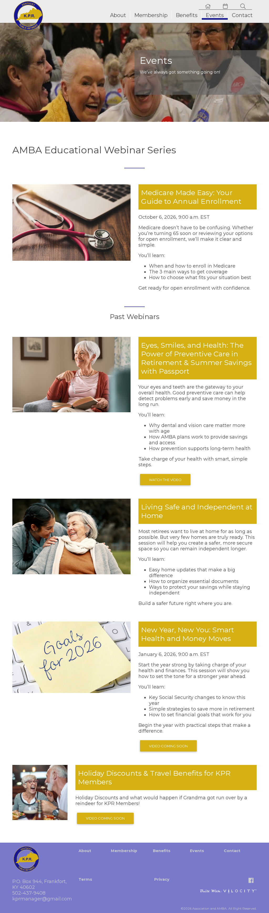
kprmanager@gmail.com (42, 899)
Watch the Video (165, 480)
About (118, 15)
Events (215, 15)
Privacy (161, 879)
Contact (242, 15)
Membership (151, 15)
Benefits (187, 15)
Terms (85, 879)
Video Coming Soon (168, 746)
